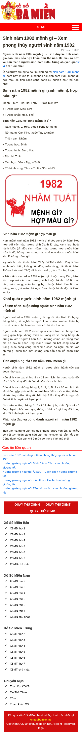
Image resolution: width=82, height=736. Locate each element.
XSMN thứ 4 (17, 593)
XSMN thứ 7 (17, 610)
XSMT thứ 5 (17, 651)
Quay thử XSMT (58, 504)
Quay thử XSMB (42, 511)
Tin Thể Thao (18, 692)
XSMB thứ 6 (17, 552)
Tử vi (13, 698)
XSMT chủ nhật (19, 669)
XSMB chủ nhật (19, 564)
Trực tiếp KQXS (19, 686)
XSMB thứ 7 (17, 558)
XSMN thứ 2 (17, 581)
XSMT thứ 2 (17, 633)
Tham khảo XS (19, 704)
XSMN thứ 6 (17, 604)
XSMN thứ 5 (17, 598)
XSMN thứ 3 (17, 587)
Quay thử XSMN (27, 504)
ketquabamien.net (41, 719)
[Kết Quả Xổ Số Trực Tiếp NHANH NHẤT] (30, 11)
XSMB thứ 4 (17, 540)
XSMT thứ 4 (17, 645)
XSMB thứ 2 (17, 528)
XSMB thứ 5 (17, 546)
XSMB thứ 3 (17, 534)
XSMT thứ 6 (17, 657)
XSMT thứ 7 (17, 663)
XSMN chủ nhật (20, 616)
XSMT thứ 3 (17, 639)
